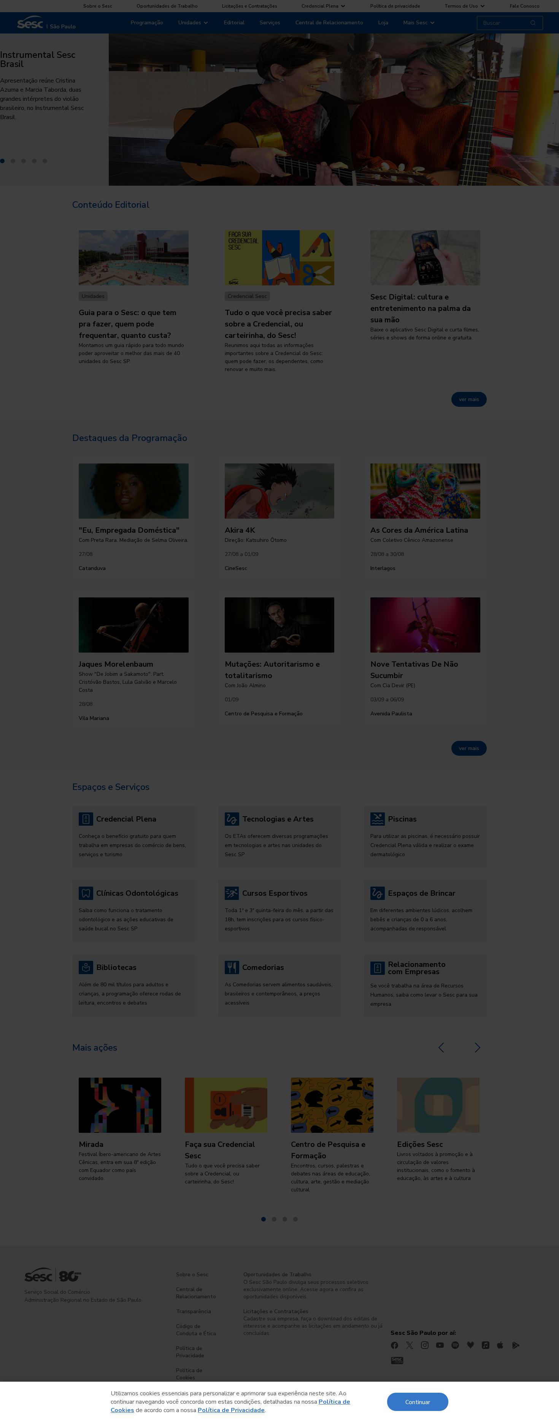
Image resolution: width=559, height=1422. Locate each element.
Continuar (417, 1402)
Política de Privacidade (231, 1410)
